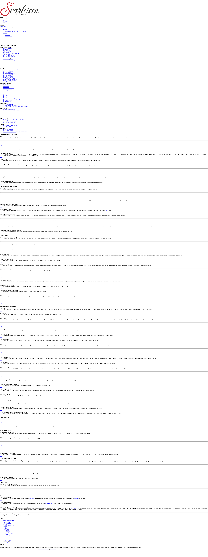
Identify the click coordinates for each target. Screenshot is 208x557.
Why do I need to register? (7, 48)
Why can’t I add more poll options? (9, 73)
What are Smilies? (6, 86)
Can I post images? (6, 87)
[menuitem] (7, 35)
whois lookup (73, 508)
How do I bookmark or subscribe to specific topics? (11, 120)
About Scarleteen (53, 549)
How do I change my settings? (8, 59)
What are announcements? (7, 89)
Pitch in (4, 22)
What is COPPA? (6, 49)
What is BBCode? (6, 84)
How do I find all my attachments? (8, 126)
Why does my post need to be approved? (10, 80)
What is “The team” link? (7, 101)
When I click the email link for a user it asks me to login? (12, 66)
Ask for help (5, 21)
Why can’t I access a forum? (7, 75)
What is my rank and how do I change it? (10, 65)
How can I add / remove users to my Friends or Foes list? (12, 110)
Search (1, 24)
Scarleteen (2, 0)
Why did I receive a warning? (8, 77)
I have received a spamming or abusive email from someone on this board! (15, 106)
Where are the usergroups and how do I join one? (11, 97)
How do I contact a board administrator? (9, 132)
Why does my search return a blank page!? (10, 114)
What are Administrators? (7, 94)
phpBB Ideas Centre (48, 503)
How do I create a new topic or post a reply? (10, 69)
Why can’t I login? (6, 52)
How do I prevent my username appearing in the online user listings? (14, 60)
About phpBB (76, 498)
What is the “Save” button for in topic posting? (11, 79)
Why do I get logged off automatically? (9, 55)
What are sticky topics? (7, 90)
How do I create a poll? (7, 72)
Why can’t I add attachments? (8, 76)
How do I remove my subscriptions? (9, 122)
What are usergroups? (6, 96)
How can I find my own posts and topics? (10, 116)
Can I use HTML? (6, 85)
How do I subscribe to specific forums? (9, 121)
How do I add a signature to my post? (9, 71)
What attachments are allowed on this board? (10, 125)
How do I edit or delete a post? (8, 70)
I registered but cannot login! (7, 51)
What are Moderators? (6, 95)
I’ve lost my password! (6, 54)
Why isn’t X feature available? (8, 130)
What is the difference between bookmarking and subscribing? (13, 119)
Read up (4, 20)
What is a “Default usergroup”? (8, 100)
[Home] (19, 15)
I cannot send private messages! (8, 104)
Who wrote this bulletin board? (8, 129)
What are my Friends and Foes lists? (9, 109)
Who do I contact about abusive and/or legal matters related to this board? (15, 131)
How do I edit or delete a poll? (8, 74)
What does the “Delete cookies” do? (9, 56)
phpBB (106, 210)
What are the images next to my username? (10, 63)
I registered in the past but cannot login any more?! (11, 53)
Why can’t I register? (6, 50)
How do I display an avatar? (7, 64)
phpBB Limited (31, 498)
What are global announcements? (8, 88)
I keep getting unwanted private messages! (10, 105)
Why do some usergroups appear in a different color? (12, 99)
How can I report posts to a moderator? (9, 78)
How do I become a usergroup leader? (9, 98)
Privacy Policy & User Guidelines (43, 549)
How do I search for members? (8, 115)
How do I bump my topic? (7, 81)
